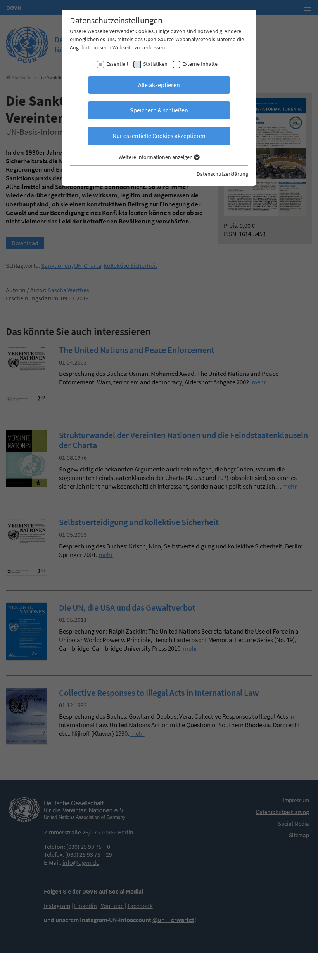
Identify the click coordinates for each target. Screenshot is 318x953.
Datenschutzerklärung (222, 173)
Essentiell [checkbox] (117, 63)
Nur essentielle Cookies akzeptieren (159, 136)
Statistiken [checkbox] (155, 63)
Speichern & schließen (159, 110)
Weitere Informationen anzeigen (156, 157)
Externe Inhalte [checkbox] (200, 63)
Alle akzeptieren (159, 85)
